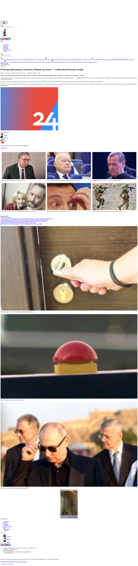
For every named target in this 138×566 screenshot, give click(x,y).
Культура (5, 522)
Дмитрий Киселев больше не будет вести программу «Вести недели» (63, 180)
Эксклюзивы (6, 529)
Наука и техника (7, 526)
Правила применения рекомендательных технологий (14, 561)
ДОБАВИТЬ (4, 148)
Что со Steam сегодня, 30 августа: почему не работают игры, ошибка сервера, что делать (75, 62)
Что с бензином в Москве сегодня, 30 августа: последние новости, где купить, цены (24, 59)
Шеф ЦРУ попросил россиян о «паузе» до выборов (12, 400)
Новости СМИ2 (4, 216)
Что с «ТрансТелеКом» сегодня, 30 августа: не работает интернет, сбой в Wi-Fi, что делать (28, 62)
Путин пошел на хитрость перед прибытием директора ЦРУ (14, 488)
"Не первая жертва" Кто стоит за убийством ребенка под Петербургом (17, 311)
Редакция (5, 530)
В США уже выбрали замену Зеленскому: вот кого (59, 211)
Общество (3, 66)
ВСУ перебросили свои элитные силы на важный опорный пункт (107, 211)
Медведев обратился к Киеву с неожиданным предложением (106, 180)
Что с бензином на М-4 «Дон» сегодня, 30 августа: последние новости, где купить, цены (69, 59)
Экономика (6, 521)
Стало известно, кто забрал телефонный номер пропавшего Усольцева (18, 211)
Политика (5, 524)
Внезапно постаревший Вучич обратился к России (13, 180)
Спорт (5, 527)
